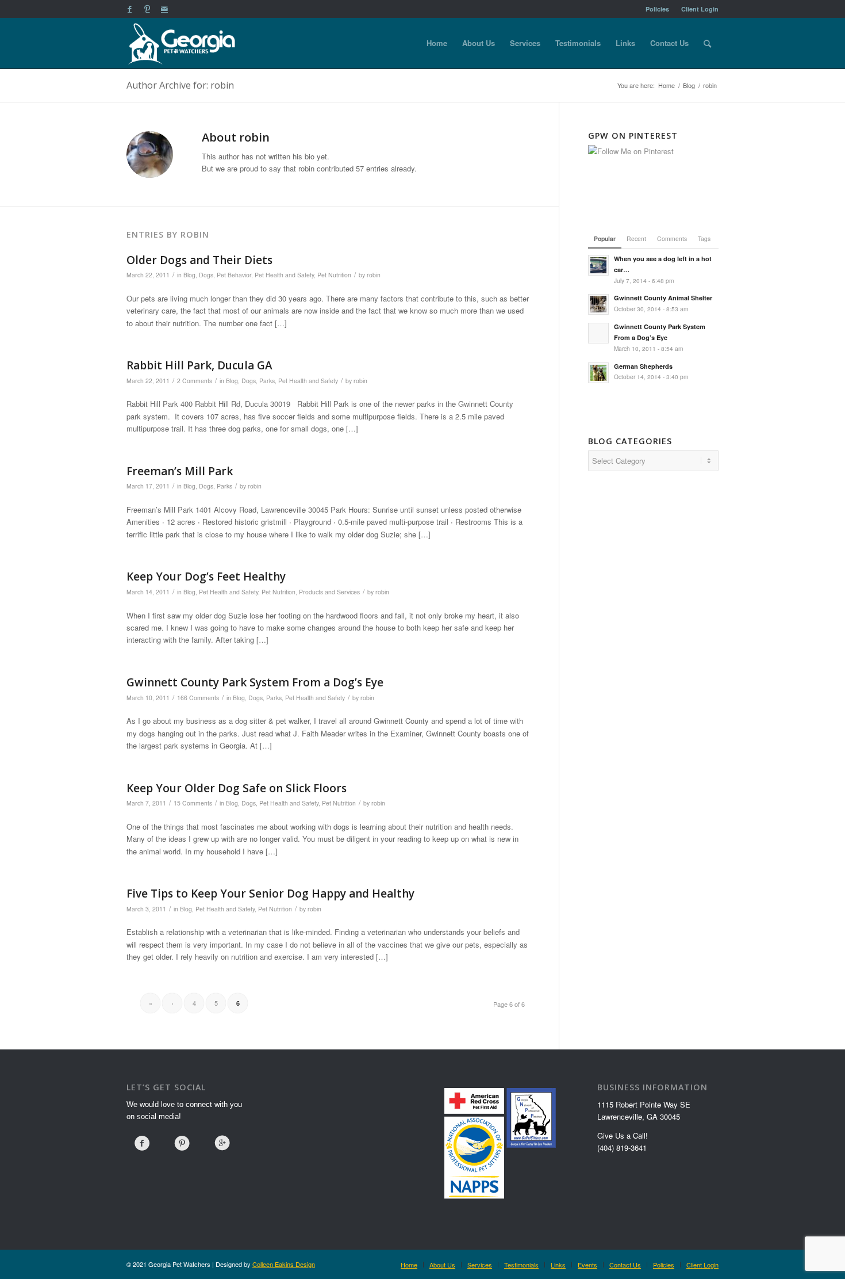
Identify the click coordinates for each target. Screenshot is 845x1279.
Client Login (700, 9)
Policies (657, 9)
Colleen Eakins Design (283, 1264)
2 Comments (194, 380)
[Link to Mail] (164, 8)
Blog (189, 274)
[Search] (707, 43)
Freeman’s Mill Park (179, 471)
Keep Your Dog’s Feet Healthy (206, 576)
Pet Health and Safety (284, 274)
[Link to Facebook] (129, 8)
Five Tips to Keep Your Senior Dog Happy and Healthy (270, 893)
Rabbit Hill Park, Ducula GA (199, 365)
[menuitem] (657, 9)
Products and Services (329, 591)
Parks (267, 380)
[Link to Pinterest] (147, 8)
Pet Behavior (234, 274)
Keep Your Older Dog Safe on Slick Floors (236, 788)
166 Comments (198, 697)
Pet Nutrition (334, 274)
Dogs (206, 274)
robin (374, 274)
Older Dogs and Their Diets (199, 260)
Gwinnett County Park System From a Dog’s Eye (254, 682)
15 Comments (193, 803)
